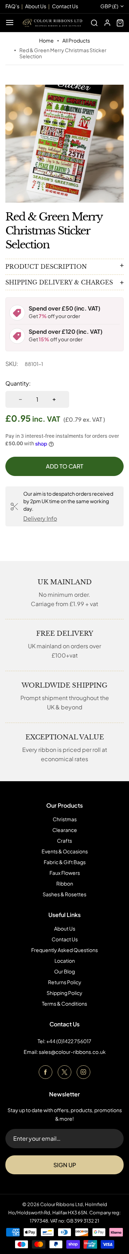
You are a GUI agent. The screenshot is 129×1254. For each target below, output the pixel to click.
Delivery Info (40, 518)
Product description (46, 266)
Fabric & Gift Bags (65, 862)
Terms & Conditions (64, 1003)
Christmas (65, 819)
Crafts (64, 840)
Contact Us (65, 939)
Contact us (65, 6)
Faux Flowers (64, 872)
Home (46, 41)
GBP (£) (109, 6)
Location (64, 960)
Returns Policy (64, 982)
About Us (64, 928)
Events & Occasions (65, 851)
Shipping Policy (64, 993)
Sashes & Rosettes (64, 894)
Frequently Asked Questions (64, 950)
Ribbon (64, 883)
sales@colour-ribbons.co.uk (72, 1052)
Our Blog (64, 971)
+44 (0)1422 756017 (68, 1041)
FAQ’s (12, 6)
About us (35, 6)
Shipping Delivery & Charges (59, 282)
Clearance (64, 830)
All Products (76, 41)
